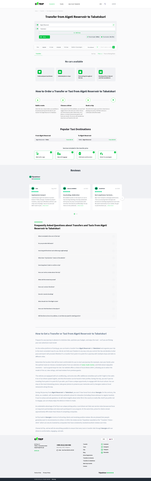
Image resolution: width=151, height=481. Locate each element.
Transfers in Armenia (88, 458)
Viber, (63, 447)
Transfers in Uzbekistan (89, 460)
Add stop (78, 32)
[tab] (75, 236)
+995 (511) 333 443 (64, 445)
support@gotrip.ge (39, 447)
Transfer (42, 11)
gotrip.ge (36, 450)
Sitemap (54, 479)
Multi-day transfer (87, 463)
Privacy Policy (46, 472)
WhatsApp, (59, 447)
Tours (84, 447)
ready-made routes (87, 365)
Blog (84, 452)
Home (36, 11)
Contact (85, 466)
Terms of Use (37, 472)
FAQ (84, 449)
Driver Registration (88, 455)
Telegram (67, 447)
